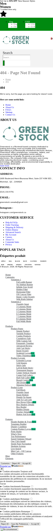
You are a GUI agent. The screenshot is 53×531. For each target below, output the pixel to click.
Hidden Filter (22, 289)
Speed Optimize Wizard (21, 439)
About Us (9, 107)
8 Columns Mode (23, 319)
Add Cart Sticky (23, 348)
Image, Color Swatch (25, 297)
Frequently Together (25, 343)
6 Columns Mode (23, 314)
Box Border (21, 407)
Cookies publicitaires (12, 511)
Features (9, 419)
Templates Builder (18, 424)
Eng (11, 22)
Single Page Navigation (21, 444)
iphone (10, 264)
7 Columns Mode (23, 316)
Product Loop (17, 387)
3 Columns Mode (23, 306)
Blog (7, 456)
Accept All (26, 463)
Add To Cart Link (24, 400)
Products (9, 326)
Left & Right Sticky (24, 368)
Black (17, 261)
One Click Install (18, 441)
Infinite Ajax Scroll (24, 287)
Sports (18, 264)
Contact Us (10, 115)
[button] (8, 53)
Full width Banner (24, 282)
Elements (9, 458)
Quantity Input (22, 304)
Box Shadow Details (25, 404)
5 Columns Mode (23, 311)
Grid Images (21, 363)
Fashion (43, 261)
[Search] (4, 63)
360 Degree (23, 382)
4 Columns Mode (23, 309)
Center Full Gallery (24, 375)
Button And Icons (25, 414)
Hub (2, 264)
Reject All (16, 463)
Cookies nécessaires (11, 471)
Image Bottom (22, 395)
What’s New (16, 434)
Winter (37, 264)
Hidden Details (22, 409)
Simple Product (22, 331)
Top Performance (18, 436)
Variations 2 (16, 302)
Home (8, 105)
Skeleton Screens (18, 446)
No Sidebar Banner (24, 284)
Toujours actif (26, 471)
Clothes (33, 261)
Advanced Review (24, 346)
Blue (25, 261)
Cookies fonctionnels (12, 486)
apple (3, 261)
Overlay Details (24, 412)
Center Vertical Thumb (26, 373)
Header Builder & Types (23, 422)
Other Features (17, 453)
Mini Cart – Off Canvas (21, 451)
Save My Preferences (19, 524)
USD (27, 22)
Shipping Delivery (26, 385)
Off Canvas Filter (23, 294)
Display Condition (19, 427)
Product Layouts (18, 358)
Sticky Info (21, 365)
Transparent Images (24, 370)
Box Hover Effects (26, 402)
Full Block (20, 390)
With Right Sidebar (24, 299)
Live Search (16, 449)
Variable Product (23, 333)
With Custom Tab (23, 341)
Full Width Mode (23, 321)
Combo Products (23, 336)
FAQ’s (8, 110)
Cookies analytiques (11, 499)
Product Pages (17, 329)
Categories (10, 277)
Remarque (25, 486)
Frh (15, 26)
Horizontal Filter (23, 292)
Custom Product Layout (23, 429)
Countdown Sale (23, 338)
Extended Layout (23, 360)
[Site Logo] (16, 46)
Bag (10, 261)
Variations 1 (16, 279)
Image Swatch (22, 351)
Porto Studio (16, 431)
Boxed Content (24, 380)
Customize (5, 463)
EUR (33, 26)
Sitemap (8, 112)
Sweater (28, 264)
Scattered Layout (25, 353)
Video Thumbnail (25, 355)
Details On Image (23, 397)
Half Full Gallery (25, 378)
